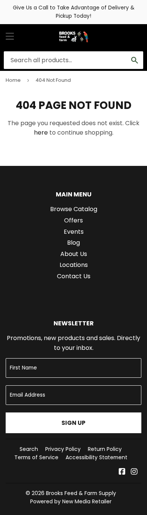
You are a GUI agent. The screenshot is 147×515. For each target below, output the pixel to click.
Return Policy (105, 449)
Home (13, 80)
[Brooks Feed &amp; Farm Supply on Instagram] (134, 472)
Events (74, 231)
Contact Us (73, 276)
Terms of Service (36, 457)
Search (29, 449)
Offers (73, 220)
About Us (73, 254)
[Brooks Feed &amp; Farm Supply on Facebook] (122, 472)
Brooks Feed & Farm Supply (81, 493)
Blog (73, 242)
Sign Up (73, 423)
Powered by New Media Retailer (71, 501)
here (41, 132)
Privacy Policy (63, 449)
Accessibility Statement (96, 457)
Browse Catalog (73, 209)
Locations (74, 265)
